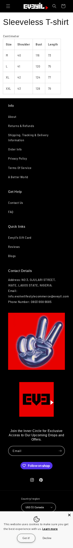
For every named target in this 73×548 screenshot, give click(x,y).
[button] (8, 6)
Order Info (15, 149)
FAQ (10, 212)
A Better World (18, 177)
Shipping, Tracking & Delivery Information (28, 137)
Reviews (14, 247)
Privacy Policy (17, 158)
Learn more (50, 529)
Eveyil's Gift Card (19, 237)
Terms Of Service (20, 168)
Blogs (12, 256)
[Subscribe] (60, 451)
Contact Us (15, 202)
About (12, 116)
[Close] (69, 515)
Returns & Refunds (21, 126)
